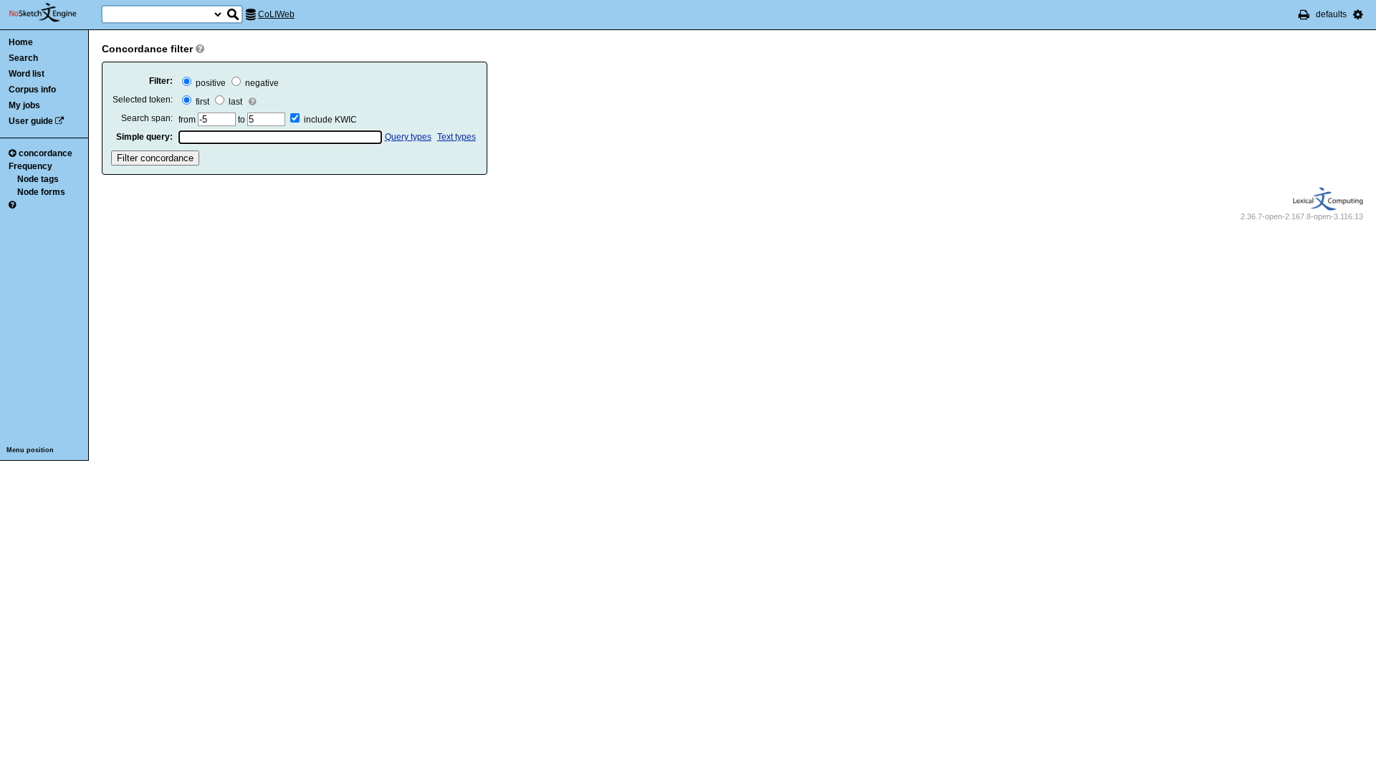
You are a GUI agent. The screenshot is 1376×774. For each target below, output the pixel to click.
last (234, 102)
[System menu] (1358, 14)
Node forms (41, 192)
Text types (456, 137)
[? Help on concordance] (12, 205)
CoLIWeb (276, 14)
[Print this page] (1304, 14)
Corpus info (32, 90)
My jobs (24, 105)
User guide (31, 121)
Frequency (30, 166)
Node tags (38, 179)
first (201, 102)
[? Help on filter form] (200, 48)
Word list (26, 74)
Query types (408, 137)
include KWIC (330, 120)
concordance (45, 153)
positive (210, 83)
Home (21, 42)
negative (261, 83)
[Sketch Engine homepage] (53, 13)
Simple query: (144, 137)
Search (23, 58)
